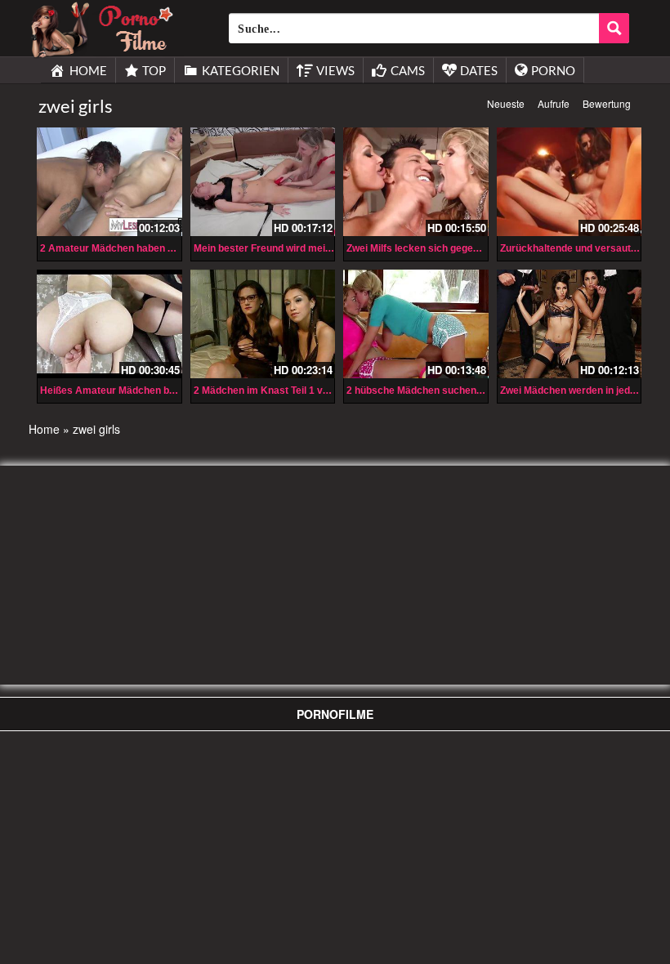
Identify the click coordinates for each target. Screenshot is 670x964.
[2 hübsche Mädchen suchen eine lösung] (416, 324)
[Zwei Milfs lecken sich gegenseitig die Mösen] (416, 181)
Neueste (506, 103)
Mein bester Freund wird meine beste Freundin (301, 248)
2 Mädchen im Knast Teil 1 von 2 (268, 390)
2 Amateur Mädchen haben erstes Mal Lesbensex (155, 248)
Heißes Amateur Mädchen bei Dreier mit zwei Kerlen (161, 390)
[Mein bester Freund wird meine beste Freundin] (263, 181)
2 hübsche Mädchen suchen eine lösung (439, 390)
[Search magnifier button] (614, 28)
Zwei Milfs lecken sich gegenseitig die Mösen (450, 248)
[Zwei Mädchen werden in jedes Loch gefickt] (569, 324)
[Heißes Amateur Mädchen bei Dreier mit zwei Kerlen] (109, 324)
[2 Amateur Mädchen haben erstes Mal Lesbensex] (109, 181)
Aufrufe (554, 103)
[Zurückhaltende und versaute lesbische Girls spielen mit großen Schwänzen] (569, 181)
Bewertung (607, 103)
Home (44, 429)
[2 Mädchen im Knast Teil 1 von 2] (263, 324)
